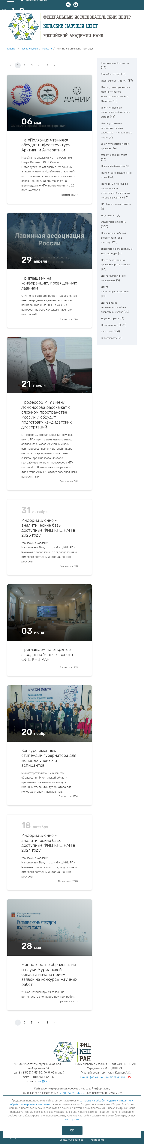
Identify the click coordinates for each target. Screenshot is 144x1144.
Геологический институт (115, 63)
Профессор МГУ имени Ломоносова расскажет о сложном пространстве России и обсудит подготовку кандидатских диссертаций (46, 415)
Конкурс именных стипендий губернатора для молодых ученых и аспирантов (48, 758)
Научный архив (110, 318)
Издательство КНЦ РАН (114, 80)
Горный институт (111, 74)
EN (4, 10)
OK (72, 1130)
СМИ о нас (107, 331)
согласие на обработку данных (99, 1100)
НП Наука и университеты (116, 204)
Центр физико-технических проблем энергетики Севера (113, 307)
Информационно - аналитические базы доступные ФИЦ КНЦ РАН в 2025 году (48, 528)
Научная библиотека (113, 166)
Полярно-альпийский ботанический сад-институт (113, 238)
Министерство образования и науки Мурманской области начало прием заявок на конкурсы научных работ (49, 974)
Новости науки (109, 325)
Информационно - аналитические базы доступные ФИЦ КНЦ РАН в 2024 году (48, 843)
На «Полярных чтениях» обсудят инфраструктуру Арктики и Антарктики (45, 145)
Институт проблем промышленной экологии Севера (115, 112)
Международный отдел (114, 154)
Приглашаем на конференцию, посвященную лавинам (49, 283)
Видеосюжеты (109, 338)
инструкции (72, 1119)
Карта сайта (97, 1139)
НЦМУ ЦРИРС (108, 215)
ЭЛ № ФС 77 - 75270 (71, 1093)
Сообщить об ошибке (71, 1139)
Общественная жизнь (113, 221)
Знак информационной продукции (102, 1077)
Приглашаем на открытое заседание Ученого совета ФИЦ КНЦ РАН (47, 654)
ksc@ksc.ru (45, 1081)
